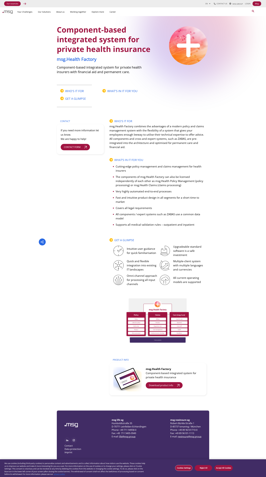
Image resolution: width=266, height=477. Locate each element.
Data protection (73, 449)
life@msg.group (127, 436)
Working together (78, 12)
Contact (69, 445)
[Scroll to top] (227, 456)
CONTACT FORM (72, 147)
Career (113, 12)
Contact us (221, 4)
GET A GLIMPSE (75, 99)
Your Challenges (24, 12)
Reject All (203, 468)
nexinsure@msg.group (189, 436)
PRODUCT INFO (121, 359)
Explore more (98, 12)
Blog (257, 3)
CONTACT (65, 121)
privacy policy (59, 474)
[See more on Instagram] (73, 442)
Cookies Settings (184, 468)
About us (60, 12)
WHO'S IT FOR (74, 91)
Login (247, 4)
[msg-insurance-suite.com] (8, 12)
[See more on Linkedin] (67, 442)
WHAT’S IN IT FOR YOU (122, 91)
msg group (237, 4)
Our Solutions (44, 12)
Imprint (68, 452)
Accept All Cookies (223, 468)
